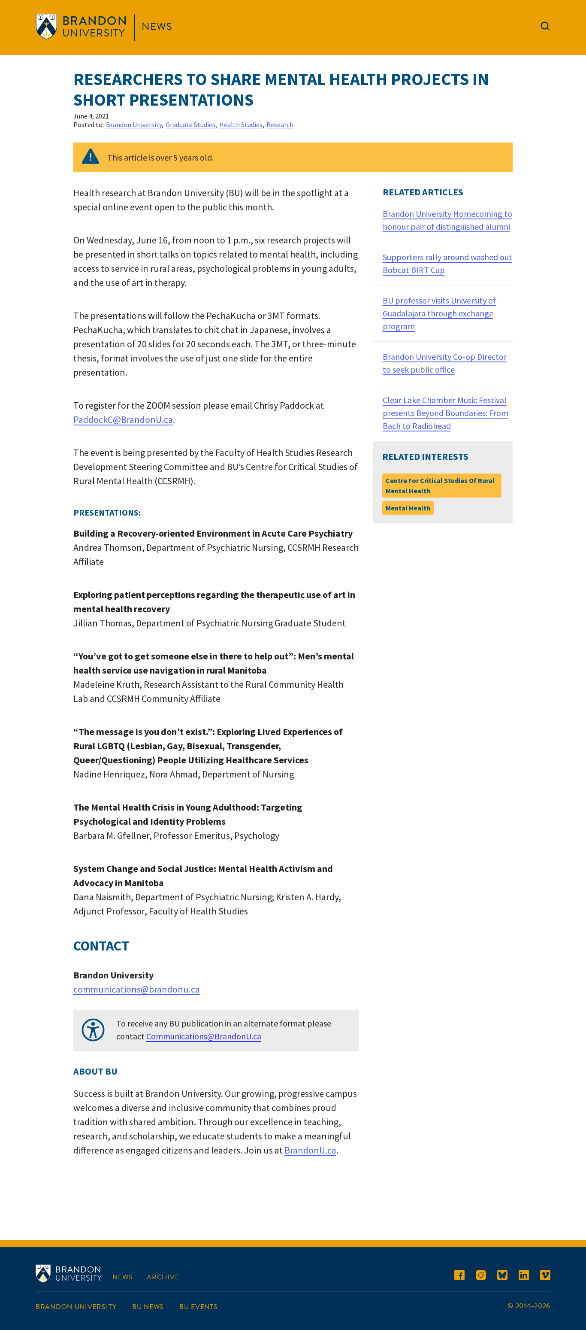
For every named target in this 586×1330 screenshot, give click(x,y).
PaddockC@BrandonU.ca (123, 419)
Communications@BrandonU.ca (203, 1036)
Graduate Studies (190, 124)
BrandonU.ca (310, 1150)
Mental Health (408, 508)
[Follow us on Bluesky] (502, 1276)
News (157, 26)
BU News (148, 1307)
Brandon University (134, 124)
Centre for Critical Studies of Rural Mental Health (440, 485)
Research (279, 124)
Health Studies (241, 124)
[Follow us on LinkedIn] (524, 1276)
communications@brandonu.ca (136, 989)
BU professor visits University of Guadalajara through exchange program (439, 313)
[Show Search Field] (545, 28)
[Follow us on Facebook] (459, 1276)
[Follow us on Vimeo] (545, 1276)
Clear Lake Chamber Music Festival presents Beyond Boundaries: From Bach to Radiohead (445, 413)
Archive (163, 1277)
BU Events (198, 1307)
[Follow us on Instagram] (481, 1276)
